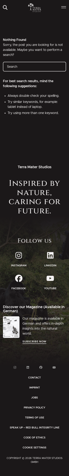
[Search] (5, 7)
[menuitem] (5, 7)
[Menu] (63, 7)
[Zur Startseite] (34, 7)
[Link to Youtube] (54, 367)
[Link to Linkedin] (27, 367)
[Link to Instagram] (15, 367)
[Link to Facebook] (40, 367)
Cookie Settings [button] (34, 447)
